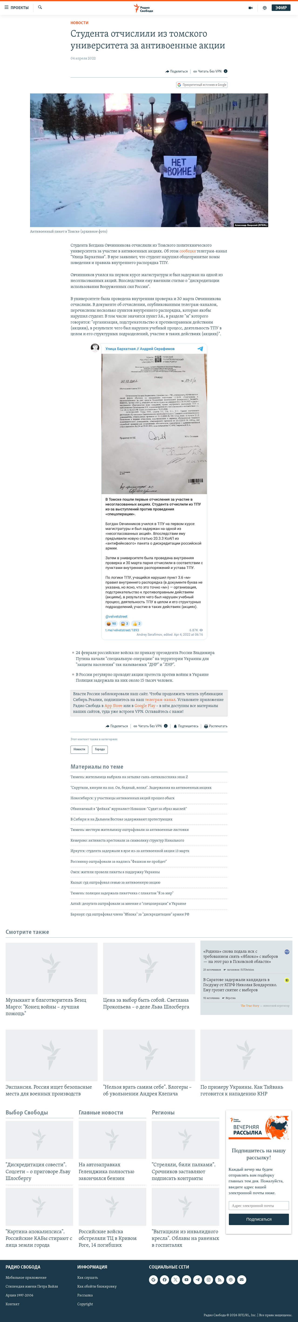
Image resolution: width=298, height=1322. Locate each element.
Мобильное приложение (26, 1278)
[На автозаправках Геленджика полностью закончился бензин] (112, 1140)
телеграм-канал (160, 700)
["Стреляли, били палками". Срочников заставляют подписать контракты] (185, 1140)
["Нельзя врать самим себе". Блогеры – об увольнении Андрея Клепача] (149, 1055)
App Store (113, 706)
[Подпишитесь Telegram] (197, 1280)
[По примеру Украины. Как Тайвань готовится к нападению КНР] (246, 1055)
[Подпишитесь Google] (153, 1280)
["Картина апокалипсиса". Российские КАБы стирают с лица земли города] (39, 1207)
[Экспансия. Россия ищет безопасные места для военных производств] (52, 1055)
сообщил (187, 251)
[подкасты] (265, 7)
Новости (79, 23)
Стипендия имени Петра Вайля (32, 1287)
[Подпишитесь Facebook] (164, 1280)
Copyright (85, 1304)
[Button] (177, 72)
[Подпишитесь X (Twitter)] (175, 1280)
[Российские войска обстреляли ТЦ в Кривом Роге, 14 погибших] (112, 1207)
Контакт (12, 1304)
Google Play (145, 706)
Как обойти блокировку (97, 1287)
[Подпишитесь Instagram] (208, 1280)
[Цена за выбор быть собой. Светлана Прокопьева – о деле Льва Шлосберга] (149, 968)
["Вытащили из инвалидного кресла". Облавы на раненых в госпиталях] (185, 1207)
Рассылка (85, 1296)
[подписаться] (241, 1280)
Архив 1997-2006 (19, 1296)
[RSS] (219, 1280)
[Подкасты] (230, 1280)
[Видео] (251, 7)
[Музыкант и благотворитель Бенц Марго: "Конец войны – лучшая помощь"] (52, 968)
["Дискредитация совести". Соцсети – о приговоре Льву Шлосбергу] (39, 1140)
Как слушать (87, 1278)
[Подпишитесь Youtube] (186, 1280)
